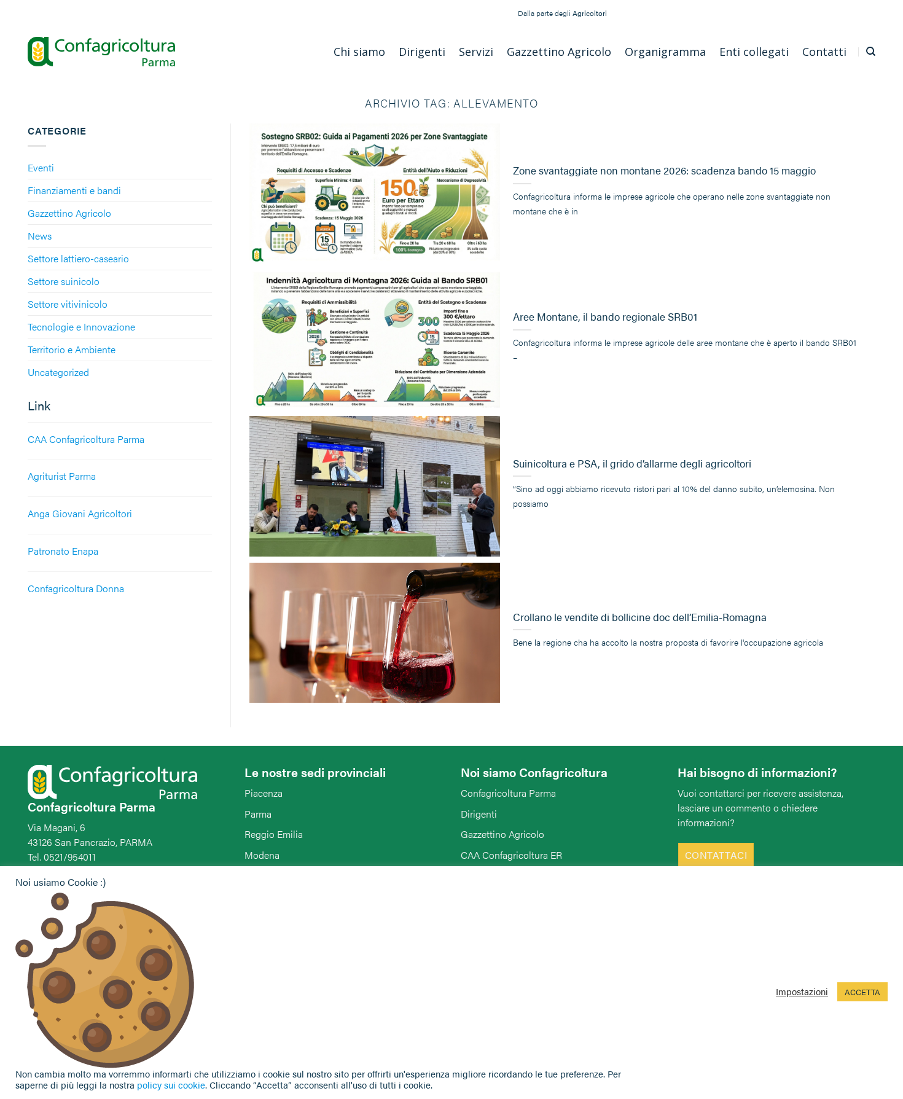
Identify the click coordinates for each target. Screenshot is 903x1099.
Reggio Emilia (273, 834)
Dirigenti (479, 814)
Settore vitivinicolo (68, 304)
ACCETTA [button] (862, 992)
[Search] (870, 51)
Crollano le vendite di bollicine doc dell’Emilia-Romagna (640, 617)
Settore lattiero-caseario (78, 258)
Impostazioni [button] (802, 991)
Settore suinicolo (64, 281)
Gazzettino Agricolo (69, 213)
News (40, 236)
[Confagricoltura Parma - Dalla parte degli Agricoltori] (101, 52)
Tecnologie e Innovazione (81, 326)
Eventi (41, 167)
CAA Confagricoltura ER (511, 855)
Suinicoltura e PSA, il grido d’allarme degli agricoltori (632, 464)
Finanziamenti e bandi (74, 190)
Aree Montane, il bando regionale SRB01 (605, 317)
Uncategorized (58, 372)
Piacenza (263, 793)
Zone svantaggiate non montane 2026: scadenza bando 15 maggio (664, 171)
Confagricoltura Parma (508, 793)
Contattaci (716, 855)
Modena (262, 855)
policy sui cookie (171, 1084)
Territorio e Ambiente (71, 349)
